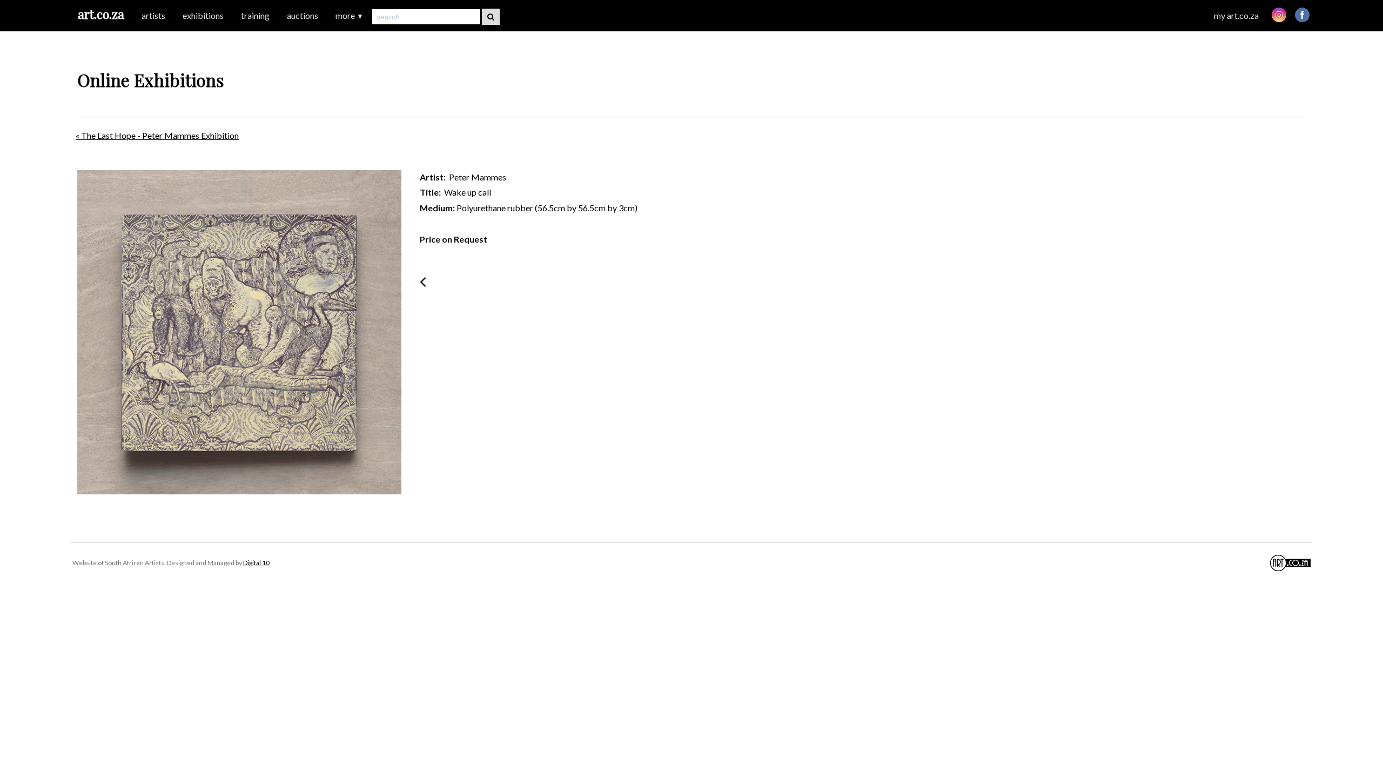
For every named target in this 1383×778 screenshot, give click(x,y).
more (349, 15)
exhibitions (203, 15)
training (255, 15)
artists (153, 15)
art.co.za (101, 13)
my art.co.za (1236, 15)
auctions (302, 15)
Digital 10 (256, 563)
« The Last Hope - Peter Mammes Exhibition (157, 135)
